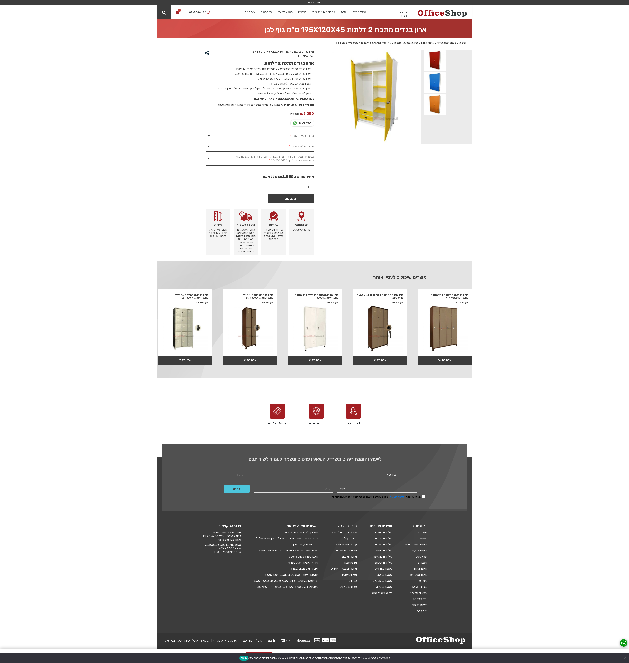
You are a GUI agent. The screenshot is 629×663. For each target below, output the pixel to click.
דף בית (462, 42)
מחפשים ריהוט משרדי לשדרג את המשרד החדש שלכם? (287, 586)
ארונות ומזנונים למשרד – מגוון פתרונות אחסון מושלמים (288, 550)
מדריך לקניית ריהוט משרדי (303, 562)
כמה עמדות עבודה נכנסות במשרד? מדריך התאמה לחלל (286, 538)
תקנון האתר (420, 568)
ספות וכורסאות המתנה (344, 550)
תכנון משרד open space (303, 556)
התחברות (405, 15)
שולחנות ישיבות (383, 562)
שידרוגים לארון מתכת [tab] (301, 146)
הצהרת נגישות (418, 586)
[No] (625, 658)
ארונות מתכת (427, 42)
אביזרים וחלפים (348, 586)
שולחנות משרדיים (382, 532)
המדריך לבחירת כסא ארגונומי (301, 532)
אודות (344, 12)
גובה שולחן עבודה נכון (305, 544)
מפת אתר (421, 580)
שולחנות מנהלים (383, 556)
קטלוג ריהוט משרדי (323, 12)
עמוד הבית (359, 12)
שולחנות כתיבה (383, 544)
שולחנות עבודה (383, 538)
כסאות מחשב (384, 574)
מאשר (244, 658)
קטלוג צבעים (285, 12)
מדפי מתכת (350, 562)
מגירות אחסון (349, 574)
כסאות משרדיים (383, 568)
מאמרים (422, 562)
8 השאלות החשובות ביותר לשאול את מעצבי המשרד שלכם (286, 580)
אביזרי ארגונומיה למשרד (304, 568)
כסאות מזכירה (384, 586)
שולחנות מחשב (383, 550)
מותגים (302, 12)
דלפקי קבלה (350, 538)
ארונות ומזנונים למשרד (344, 532)
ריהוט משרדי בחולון (381, 592)
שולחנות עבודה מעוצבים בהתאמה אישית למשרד (291, 574)
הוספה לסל (291, 198)
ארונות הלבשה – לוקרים (343, 568)
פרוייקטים (266, 12)
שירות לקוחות (419, 605)
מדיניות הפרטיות (397, 497)
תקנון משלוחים (418, 574)
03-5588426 (226, 539)
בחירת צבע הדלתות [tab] (302, 135)
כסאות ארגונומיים (382, 580)
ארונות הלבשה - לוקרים (406, 42)
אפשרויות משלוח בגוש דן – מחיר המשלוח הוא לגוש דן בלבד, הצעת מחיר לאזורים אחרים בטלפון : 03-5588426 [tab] (274, 158)
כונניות (353, 580)
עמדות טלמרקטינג (346, 544)
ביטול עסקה (420, 599)
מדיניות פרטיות (418, 592)
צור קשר (250, 12)
